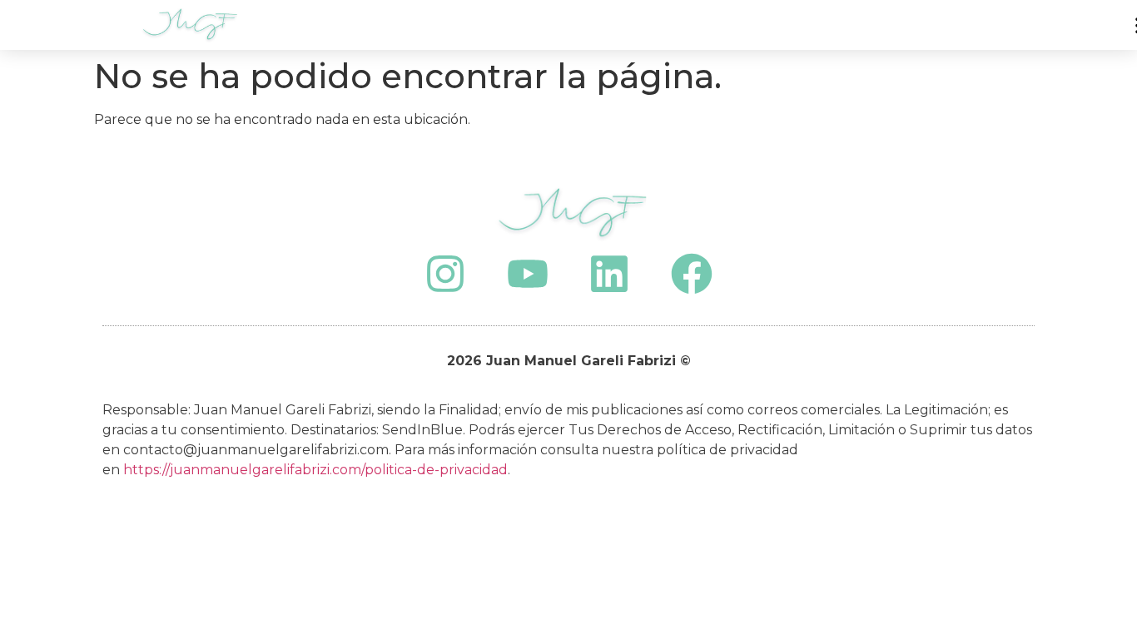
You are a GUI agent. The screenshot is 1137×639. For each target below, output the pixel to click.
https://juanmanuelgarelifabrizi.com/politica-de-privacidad (315, 470)
